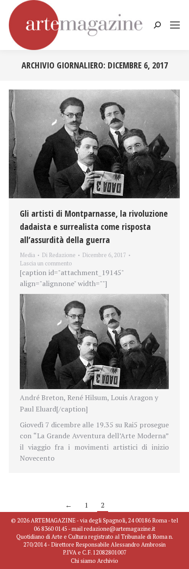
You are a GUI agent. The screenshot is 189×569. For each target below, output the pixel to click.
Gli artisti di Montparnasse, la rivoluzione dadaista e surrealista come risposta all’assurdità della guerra (94, 227)
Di (59, 255)
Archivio (107, 561)
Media (27, 255)
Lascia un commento (46, 263)
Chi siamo (83, 561)
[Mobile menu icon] (175, 25)
